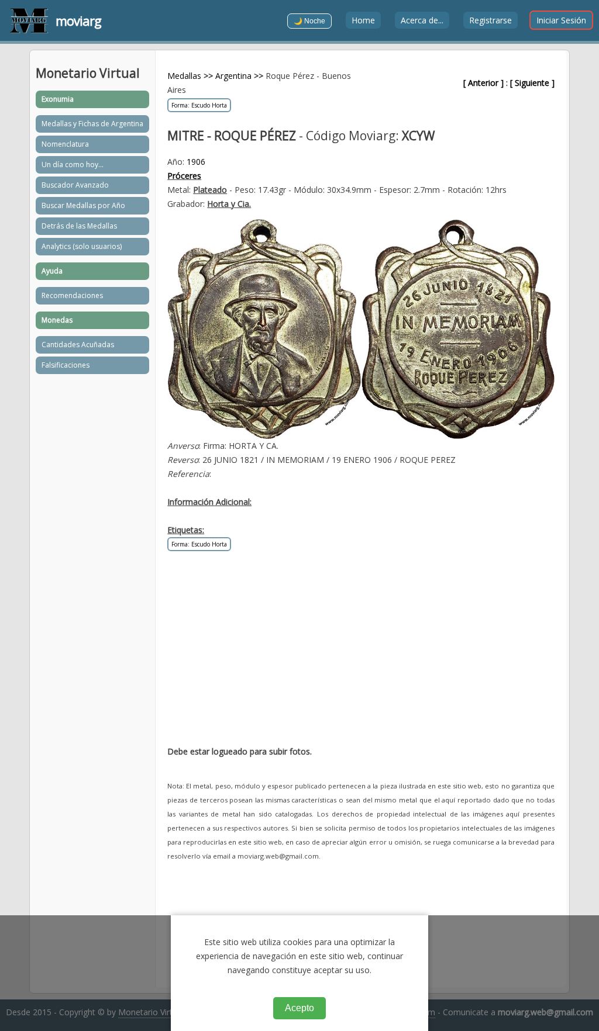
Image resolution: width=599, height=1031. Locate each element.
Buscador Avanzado (75, 185)
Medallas (184, 75)
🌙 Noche (309, 21)
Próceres (184, 175)
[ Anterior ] (483, 82)
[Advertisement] (361, 654)
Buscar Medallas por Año (83, 205)
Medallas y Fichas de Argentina (92, 124)
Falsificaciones (65, 365)
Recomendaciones (72, 295)
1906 (196, 161)
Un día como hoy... (73, 164)
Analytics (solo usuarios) (82, 246)
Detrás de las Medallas (79, 226)
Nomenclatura (65, 144)
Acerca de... (422, 20)
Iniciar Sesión (561, 20)
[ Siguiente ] (532, 82)
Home (363, 20)
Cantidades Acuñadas (78, 345)
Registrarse (490, 20)
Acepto (299, 1008)
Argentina (233, 75)
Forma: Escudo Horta (199, 105)
